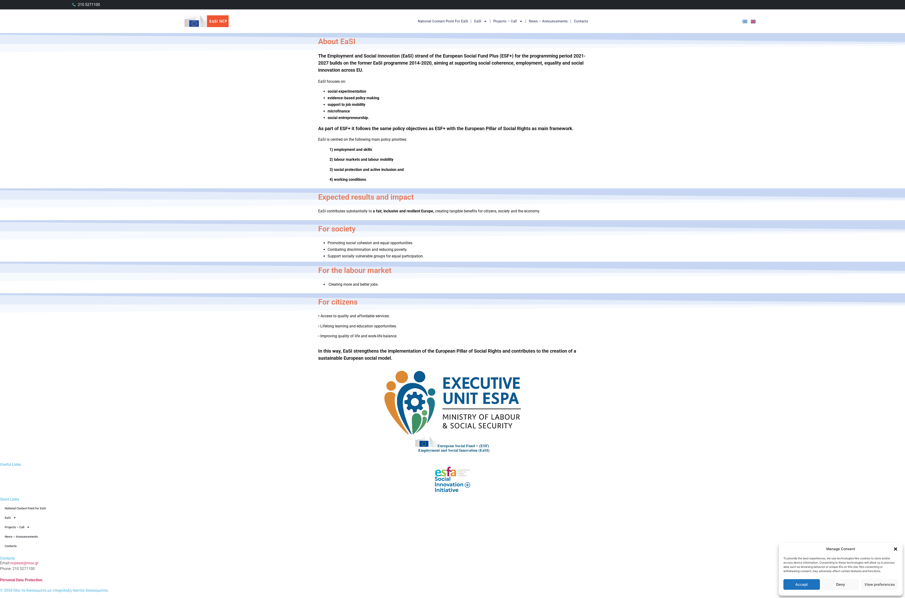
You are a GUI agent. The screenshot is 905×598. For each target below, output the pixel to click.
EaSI (477, 21)
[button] (895, 549)
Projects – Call (505, 21)
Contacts (581, 21)
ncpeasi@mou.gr (24, 563)
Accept (801, 584)
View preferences (879, 584)
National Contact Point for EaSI (443, 21)
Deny (840, 584)
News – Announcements (548, 21)
